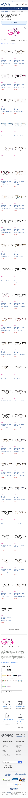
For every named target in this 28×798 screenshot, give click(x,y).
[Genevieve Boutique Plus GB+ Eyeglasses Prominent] (7, 343)
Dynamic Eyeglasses (6, 499)
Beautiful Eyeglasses (6, 572)
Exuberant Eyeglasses (19, 451)
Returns (4, 745)
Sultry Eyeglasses (5, 306)
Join (20, 762)
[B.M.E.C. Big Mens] (9, 675)
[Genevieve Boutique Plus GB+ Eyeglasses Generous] (20, 391)
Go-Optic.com (8, 792)
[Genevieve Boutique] (9, 686)
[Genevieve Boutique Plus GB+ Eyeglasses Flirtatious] (7, 415)
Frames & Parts (5, 749)
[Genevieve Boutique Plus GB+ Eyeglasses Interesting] (20, 367)
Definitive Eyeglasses (6, 523)
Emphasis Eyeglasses (19, 475)
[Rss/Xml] (11, 767)
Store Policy (18, 751)
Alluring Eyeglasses (5, 208)
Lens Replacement (6, 755)
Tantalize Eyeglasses (6, 232)
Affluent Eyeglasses (18, 256)
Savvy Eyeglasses (18, 330)
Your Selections (6, 40)
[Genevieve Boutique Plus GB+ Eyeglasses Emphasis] (20, 464)
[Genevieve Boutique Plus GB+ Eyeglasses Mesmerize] (7, 100)
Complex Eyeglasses (6, 184)
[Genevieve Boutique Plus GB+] (25, 28)
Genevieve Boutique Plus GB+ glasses (16, 658)
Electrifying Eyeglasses (6, 475)
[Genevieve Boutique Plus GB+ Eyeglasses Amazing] (7, 609)
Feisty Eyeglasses (5, 256)
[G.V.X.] (14, 680)
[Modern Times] (20, 670)
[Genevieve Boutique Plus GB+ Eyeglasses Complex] (7, 172)
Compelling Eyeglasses (19, 523)
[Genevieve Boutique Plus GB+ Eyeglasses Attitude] (20, 561)
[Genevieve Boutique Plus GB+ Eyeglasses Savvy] (20, 319)
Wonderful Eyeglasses (6, 280)
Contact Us (18, 747)
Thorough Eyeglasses (19, 63)
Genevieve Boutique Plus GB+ (17, 11)
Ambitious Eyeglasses (19, 596)
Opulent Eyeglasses (5, 378)
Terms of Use (18, 750)
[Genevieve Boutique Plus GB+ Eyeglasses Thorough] (20, 52)
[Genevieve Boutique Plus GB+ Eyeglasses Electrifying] (7, 464)
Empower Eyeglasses (6, 159)
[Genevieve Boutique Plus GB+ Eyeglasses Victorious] (20, 197)
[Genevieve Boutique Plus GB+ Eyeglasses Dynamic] (7, 488)
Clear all (13, 40)
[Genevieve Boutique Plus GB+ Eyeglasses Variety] (7, 52)
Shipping (4, 743)
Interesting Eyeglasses (19, 378)
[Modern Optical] (3, 670)
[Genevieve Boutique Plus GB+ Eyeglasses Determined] (20, 488)
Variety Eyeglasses (5, 63)
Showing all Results (14, 629)
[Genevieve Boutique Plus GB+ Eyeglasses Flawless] (20, 415)
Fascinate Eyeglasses (6, 451)
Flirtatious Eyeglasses (6, 427)
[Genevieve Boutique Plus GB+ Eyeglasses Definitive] (7, 512)
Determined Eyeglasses (19, 499)
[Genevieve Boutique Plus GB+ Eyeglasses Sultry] (7, 295)
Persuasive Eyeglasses (19, 354)
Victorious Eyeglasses (19, 208)
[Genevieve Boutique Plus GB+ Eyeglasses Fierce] (7, 124)
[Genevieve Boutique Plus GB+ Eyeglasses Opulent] (7, 367)
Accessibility (18, 753)
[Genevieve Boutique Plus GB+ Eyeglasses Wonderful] (7, 269)
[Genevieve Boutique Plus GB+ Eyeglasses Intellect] (7, 391)
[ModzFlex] (20, 680)
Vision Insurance (19, 745)
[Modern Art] (9, 680)
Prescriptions (5, 746)
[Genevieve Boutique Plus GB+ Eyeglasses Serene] (7, 319)
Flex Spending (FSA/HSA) (21, 743)
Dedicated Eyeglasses (19, 159)
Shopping (4, 750)
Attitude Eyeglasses (18, 572)
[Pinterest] (7, 767)
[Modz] (3, 686)
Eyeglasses (7, 11)
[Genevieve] (14, 670)
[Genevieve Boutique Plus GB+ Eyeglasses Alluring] (7, 197)
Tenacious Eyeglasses (6, 87)
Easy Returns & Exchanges (20, 773)
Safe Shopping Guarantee (20, 774)
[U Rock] (14, 675)
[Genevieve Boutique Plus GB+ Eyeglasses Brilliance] (20, 536)
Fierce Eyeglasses (5, 135)
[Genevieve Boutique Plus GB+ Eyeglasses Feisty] (7, 245)
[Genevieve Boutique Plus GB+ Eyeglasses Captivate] (7, 536)
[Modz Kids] (3, 680)
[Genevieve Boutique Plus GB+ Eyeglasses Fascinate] (7, 440)
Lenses (4, 747)
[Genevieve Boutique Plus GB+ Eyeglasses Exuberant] (20, 440)
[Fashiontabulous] (20, 675)
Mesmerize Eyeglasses (6, 111)
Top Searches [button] (14, 796)
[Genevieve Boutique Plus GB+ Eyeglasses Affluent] (20, 245)
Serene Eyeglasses (5, 330)
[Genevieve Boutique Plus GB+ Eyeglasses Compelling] (20, 512)
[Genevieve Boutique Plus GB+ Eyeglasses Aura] (20, 172)
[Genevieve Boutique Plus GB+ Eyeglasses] (7, 736)
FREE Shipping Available (8, 773)
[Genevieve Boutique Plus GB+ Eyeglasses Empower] (7, 148)
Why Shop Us (5, 754)
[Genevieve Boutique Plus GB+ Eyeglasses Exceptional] (20, 124)
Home (2, 11)
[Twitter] (4, 767)
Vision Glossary (19, 754)
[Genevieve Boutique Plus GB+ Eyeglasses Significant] (20, 295)
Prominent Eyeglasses (6, 354)
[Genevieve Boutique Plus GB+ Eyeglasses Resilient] (20, 221)
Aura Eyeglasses (18, 184)
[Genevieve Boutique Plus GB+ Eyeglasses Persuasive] (20, 343)
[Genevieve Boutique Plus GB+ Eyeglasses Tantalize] (7, 221)
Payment (4, 751)
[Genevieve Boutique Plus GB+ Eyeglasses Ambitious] (20, 585)
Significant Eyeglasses (19, 306)
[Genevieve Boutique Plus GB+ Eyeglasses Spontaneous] (20, 269)
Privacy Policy (18, 749)
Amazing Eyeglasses (6, 620)
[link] (14, 779)
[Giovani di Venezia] (3, 675)
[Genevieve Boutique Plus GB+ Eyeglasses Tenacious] (7, 76)
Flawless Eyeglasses (19, 427)
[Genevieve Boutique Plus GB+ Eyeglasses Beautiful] (7, 561)
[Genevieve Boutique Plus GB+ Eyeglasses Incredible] (20, 100)
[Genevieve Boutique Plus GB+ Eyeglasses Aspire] (7, 585)
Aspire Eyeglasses (5, 596)
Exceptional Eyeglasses (19, 135)
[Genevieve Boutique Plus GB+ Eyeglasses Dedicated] (20, 148)
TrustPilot (10, 785)
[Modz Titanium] (9, 670)
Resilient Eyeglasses (19, 232)
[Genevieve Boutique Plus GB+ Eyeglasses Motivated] (20, 76)
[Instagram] (9, 767)
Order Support (5, 753)
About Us (17, 746)
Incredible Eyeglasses (19, 111)
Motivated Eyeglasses (19, 87)
